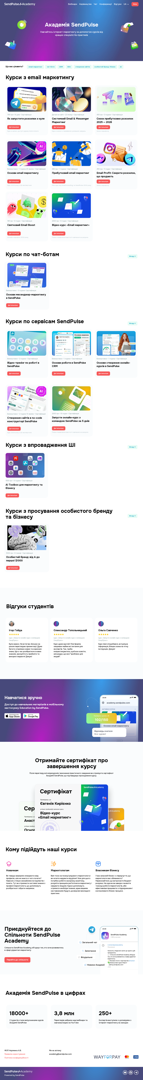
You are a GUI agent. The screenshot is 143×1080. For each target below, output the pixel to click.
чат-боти (51, 67)
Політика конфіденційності (16, 1058)
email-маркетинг (35, 67)
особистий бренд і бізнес (104, 67)
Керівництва (85, 4)
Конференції (106, 4)
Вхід (135, 4)
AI (121, 67)
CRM (61, 67)
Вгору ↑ (132, 256)
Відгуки (117, 4)
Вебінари (72, 4)
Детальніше (14, 127)
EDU (69, 67)
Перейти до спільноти (17, 960)
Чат (95, 4)
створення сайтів (82, 67)
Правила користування (14, 1054)
